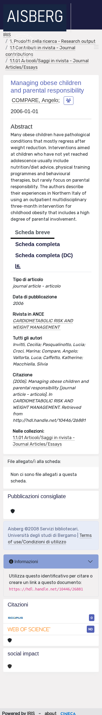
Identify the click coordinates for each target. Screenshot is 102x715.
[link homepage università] (22, 47)
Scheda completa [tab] (37, 244)
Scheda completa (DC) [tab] (44, 255)
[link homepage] (37, 17)
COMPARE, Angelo (35, 100)
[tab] (18, 266)
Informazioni (25, 561)
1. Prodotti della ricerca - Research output (52, 41)
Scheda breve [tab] (32, 232)
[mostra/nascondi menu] (96, 47)
